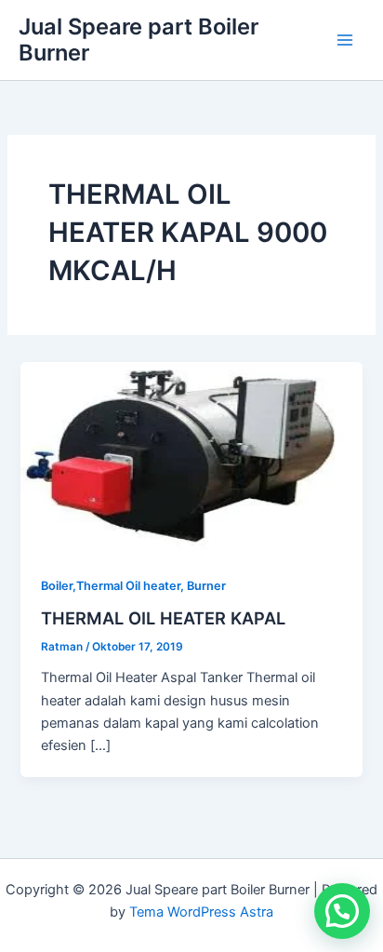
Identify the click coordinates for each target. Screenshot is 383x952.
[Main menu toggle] (344, 40)
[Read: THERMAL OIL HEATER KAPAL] (191, 457)
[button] (342, 911)
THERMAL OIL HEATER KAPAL (163, 618)
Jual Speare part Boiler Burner (138, 39)
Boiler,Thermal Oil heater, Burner (133, 586)
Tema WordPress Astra (201, 912)
